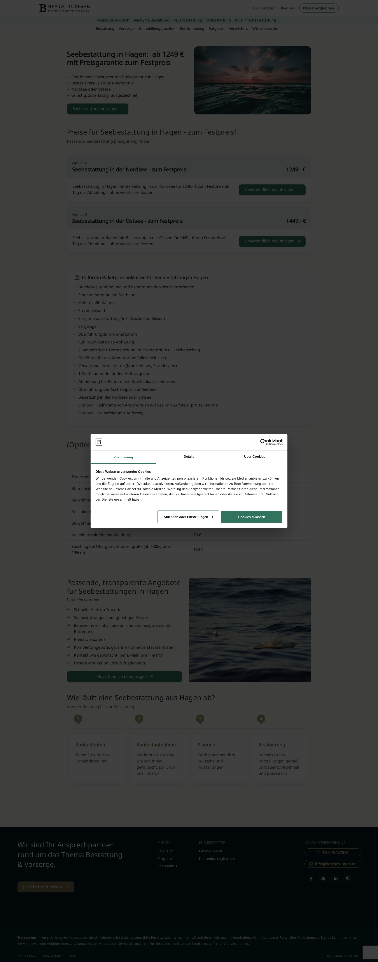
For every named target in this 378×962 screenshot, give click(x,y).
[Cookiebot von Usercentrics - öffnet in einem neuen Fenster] (263, 442)
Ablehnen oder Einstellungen (186, 517)
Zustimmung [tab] (123, 457)
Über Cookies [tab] (254, 456)
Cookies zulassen (251, 517)
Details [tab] (189, 456)
